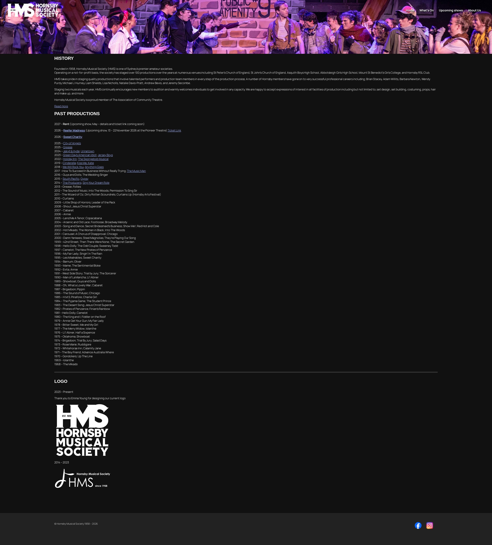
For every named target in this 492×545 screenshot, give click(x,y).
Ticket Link (174, 130)
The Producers (72, 183)
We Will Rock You (73, 167)
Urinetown (87, 151)
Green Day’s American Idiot (79, 155)
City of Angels (72, 143)
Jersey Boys (105, 155)
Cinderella (69, 163)
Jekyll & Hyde (71, 151)
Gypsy (84, 179)
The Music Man (136, 171)
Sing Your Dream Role (96, 183)
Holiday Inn (70, 159)
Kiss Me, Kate (85, 163)
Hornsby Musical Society (32, 10)
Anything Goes (94, 167)
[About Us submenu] (482, 10)
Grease (67, 147)
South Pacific (71, 179)
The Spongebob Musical (93, 159)
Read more (61, 106)
